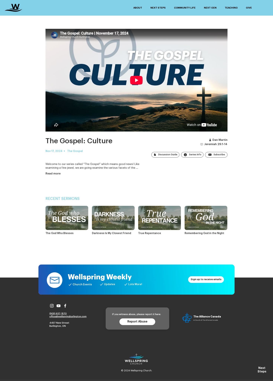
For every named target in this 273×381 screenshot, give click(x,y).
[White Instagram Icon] (51, 305)
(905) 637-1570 (58, 313)
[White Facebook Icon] (65, 305)
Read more (53, 173)
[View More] (67, 220)
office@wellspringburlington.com (68, 316)
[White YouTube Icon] (58, 305)
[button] (137, 7)
